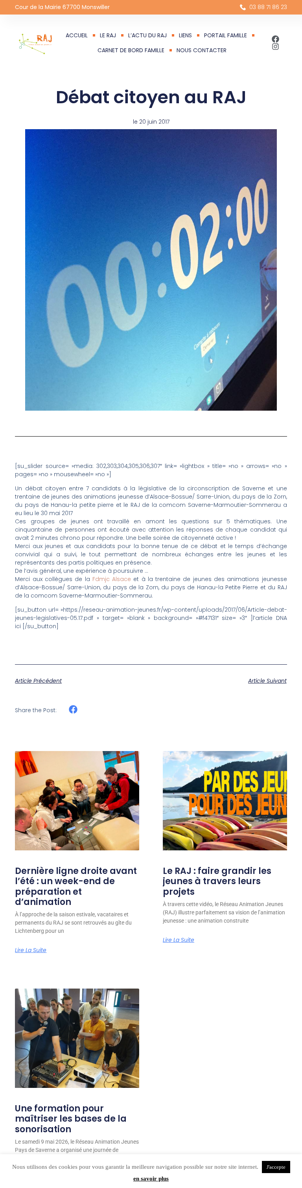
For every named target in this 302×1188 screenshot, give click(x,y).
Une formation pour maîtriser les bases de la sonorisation (71, 1118)
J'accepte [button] (276, 1167)
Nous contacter (201, 50)
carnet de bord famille (131, 50)
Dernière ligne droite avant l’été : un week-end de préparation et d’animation (76, 886)
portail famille (225, 35)
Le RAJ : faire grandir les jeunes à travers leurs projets (217, 881)
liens (185, 35)
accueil (77, 35)
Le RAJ (108, 35)
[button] (72, 709)
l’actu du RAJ (147, 35)
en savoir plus (151, 1178)
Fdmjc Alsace (111, 579)
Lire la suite (30, 950)
